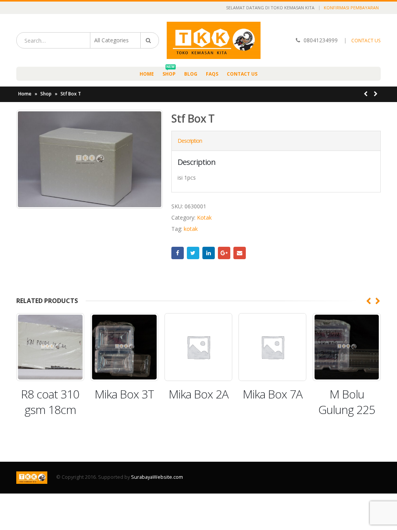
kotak (191, 228)
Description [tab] (190, 140)
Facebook (177, 253)
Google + (224, 253)
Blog (190, 74)
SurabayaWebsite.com (157, 477)
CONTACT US (366, 40)
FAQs (212, 74)
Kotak (204, 217)
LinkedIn (208, 253)
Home (147, 74)
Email (239, 253)
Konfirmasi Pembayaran (351, 7)
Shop (169, 72)
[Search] (150, 40)
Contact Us (242, 74)
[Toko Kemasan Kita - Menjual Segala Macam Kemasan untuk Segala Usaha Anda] (214, 40)
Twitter (193, 253)
